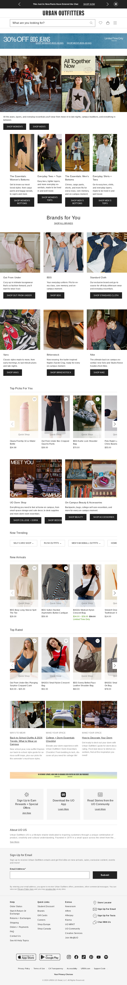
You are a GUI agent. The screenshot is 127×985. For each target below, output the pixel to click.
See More (14, 842)
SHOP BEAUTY (76, 517)
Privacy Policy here (26, 889)
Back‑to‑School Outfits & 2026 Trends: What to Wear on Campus (26, 740)
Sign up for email (107, 909)
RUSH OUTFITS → (53, 543)
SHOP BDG (55, 295)
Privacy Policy (24, 969)
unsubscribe (50, 889)
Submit (105, 875)
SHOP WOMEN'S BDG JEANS (50, 43)
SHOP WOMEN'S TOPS (50, 198)
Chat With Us (104, 922)
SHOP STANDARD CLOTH (106, 295)
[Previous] (13, 424)
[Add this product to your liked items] (34, 399)
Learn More (63, 809)
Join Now (26, 813)
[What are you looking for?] (91, 23)
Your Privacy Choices (63, 974)
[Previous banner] (19, 4)
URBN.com (85, 969)
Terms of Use (39, 969)
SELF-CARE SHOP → (23, 543)
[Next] (114, 424)
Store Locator (105, 902)
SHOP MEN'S (39, 126)
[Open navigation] (115, 23)
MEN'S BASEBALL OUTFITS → (86, 543)
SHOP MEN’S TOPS (105, 202)
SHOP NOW (89, 4)
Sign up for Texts (107, 915)
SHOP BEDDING (56, 520)
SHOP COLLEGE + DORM (25, 520)
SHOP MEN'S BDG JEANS (79, 43)
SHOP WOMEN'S (15, 126)
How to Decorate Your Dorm (97, 737)
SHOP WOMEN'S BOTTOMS (22, 202)
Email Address (17, 869)
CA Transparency (55, 969)
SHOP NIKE (99, 372)
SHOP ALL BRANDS (63, 223)
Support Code (99, 969)
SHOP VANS (13, 372)
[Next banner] (107, 4)
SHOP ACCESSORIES (103, 517)
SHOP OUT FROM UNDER (19, 295)
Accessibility (72, 969)
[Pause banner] (116, 4)
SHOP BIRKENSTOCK (60, 372)
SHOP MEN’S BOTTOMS (77, 202)
